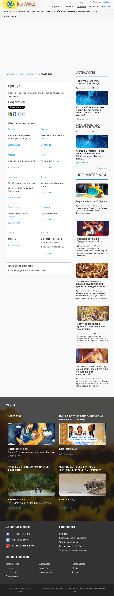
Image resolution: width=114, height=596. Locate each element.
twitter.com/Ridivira (20, 539)
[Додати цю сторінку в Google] (10, 114)
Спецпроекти (10, 16)
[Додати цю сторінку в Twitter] (19, 114)
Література (72, 11)
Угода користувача (68, 542)
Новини (69, 6)
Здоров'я (55, 11)
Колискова (14, 416)
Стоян (11, 232)
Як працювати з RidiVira (70, 546)
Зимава (44, 232)
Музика (24, 448)
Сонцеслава (13, 207)
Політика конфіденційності (72, 537)
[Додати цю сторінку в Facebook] (14, 114)
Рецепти (93, 6)
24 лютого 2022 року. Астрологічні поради (88, 126)
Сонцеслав (13, 216)
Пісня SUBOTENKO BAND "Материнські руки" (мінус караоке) (81, 418)
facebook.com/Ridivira (21, 533)
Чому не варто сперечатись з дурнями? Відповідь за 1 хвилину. (80, 468)
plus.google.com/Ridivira (23, 545)
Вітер (43, 177)
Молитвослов (84, 11)
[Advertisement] (57, 46)
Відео (74, 448)
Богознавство (10, 11)
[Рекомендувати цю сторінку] (23, 114)
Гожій (43, 154)
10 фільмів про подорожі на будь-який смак (28, 468)
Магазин (105, 6)
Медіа (63, 11)
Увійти (106, 2)
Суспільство (23, 11)
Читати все (101, 168)
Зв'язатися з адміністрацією (73, 550)
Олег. (48, 138)
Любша (11, 154)
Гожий (55, 160)
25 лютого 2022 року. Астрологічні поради (88, 82)
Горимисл (12, 177)
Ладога (11, 129)
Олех (43, 138)
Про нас (63, 533)
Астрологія (56, 6)
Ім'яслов (81, 6)
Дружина (45, 207)
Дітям (94, 11)
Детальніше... (15, 144)
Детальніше (82, 119)
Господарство (36, 11)
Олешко (44, 129)
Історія (47, 11)
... (91, 212)
